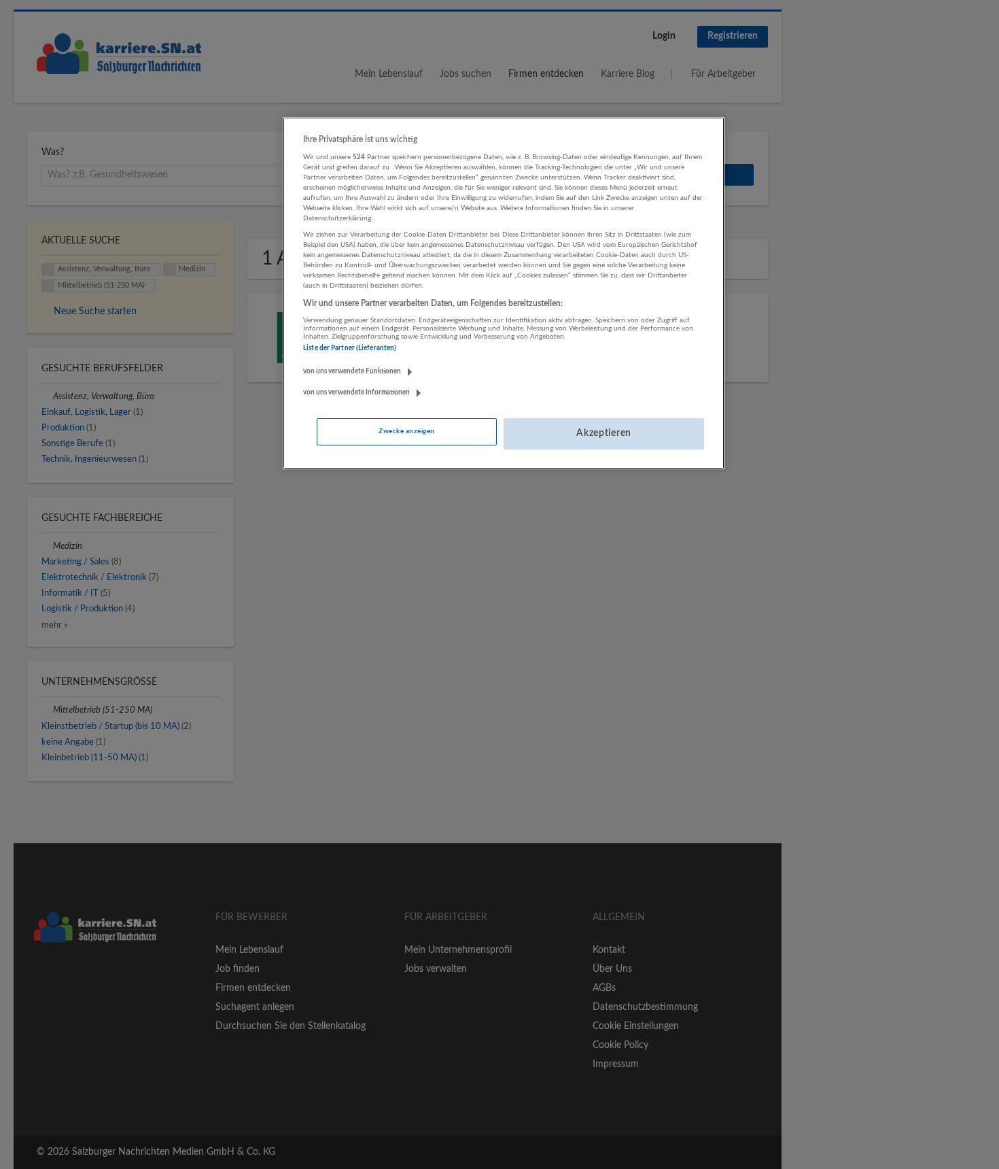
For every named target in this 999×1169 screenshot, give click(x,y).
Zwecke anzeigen (406, 431)
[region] (503, 293)
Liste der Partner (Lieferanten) (349, 348)
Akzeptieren (603, 433)
